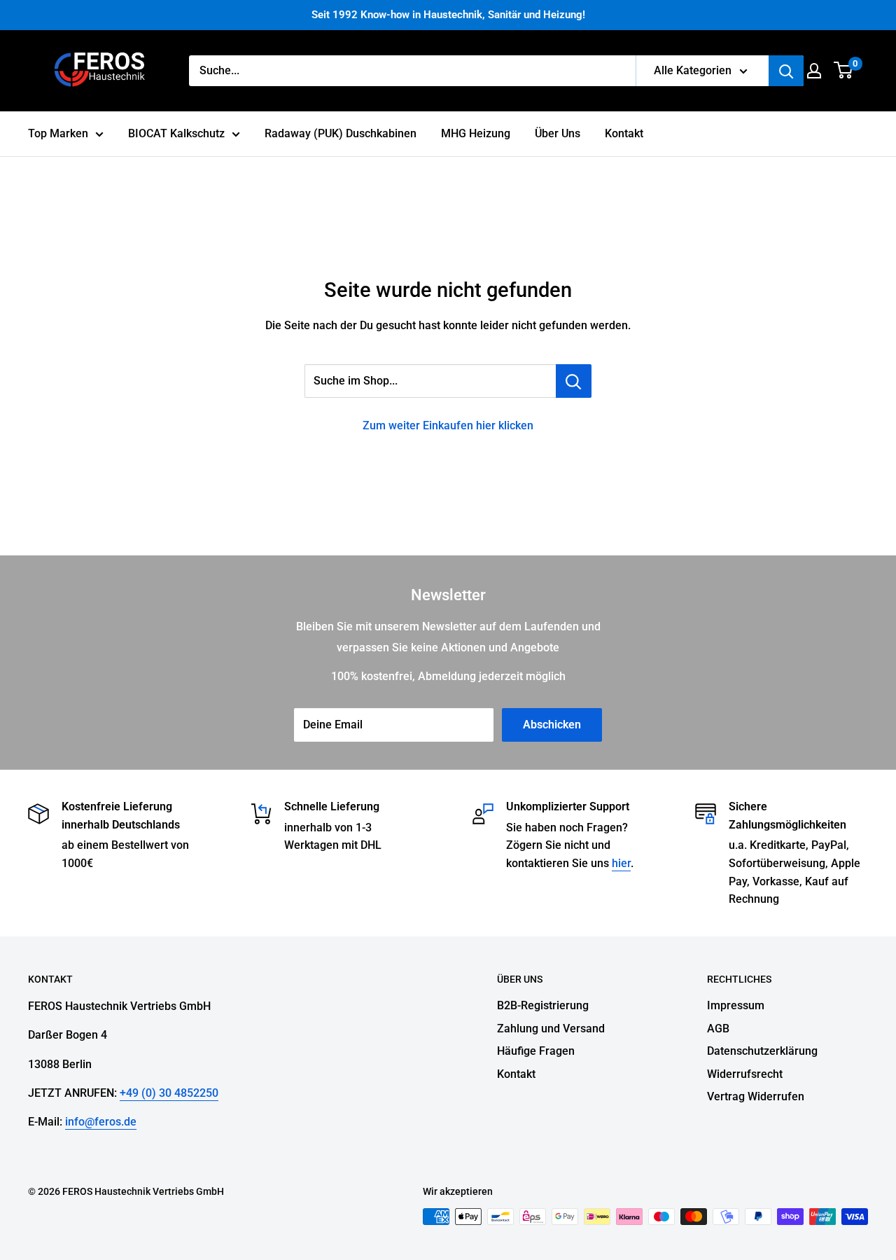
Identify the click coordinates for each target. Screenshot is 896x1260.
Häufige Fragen (536, 1051)
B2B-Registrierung (543, 1005)
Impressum (735, 1005)
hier (621, 863)
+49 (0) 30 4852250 (169, 1093)
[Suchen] (786, 70)
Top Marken (58, 133)
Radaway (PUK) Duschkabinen (340, 133)
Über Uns (557, 133)
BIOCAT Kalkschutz (176, 133)
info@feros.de (100, 1121)
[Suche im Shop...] (574, 381)
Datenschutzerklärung (762, 1051)
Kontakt (624, 133)
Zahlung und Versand (551, 1028)
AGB (718, 1028)
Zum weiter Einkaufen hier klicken (448, 425)
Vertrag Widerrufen (755, 1096)
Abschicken (552, 724)
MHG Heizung (475, 133)
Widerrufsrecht (745, 1074)
